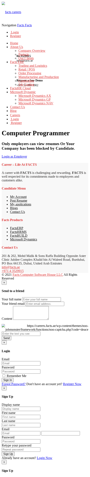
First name (8, 413)
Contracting (26, 80)
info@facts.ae (11, 267)
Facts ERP (17, 62)
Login (14, 32)
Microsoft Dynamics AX (34, 95)
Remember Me (16, 376)
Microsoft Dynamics (23, 239)
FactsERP (16, 228)
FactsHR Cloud (20, 88)
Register (15, 36)
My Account (18, 197)
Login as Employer (14, 156)
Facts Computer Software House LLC (38, 274)
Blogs (14, 208)
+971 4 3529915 (13, 271)
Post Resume (18, 200)
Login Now (44, 458)
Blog (13, 111)
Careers (15, 115)
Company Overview (31, 50)
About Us (16, 47)
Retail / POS (26, 69)
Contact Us (17, 107)
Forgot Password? (14, 384)
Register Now (72, 384)
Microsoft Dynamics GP (34, 99)
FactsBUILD (18, 235)
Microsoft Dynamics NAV (35, 103)
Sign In (7, 380)
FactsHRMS (18, 232)
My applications (20, 204)
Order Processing (29, 73)
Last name (8, 421)
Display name (11, 404)
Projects (23, 54)
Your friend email (13, 303)
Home (14, 43)
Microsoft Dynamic (23, 92)
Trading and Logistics (32, 65)
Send (6, 338)
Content (7, 318)
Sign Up (8, 453)
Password (8, 367)
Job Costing (26, 84)
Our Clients (26, 58)
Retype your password (16, 445)
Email (5, 359)
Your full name (11, 299)
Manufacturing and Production (38, 77)
